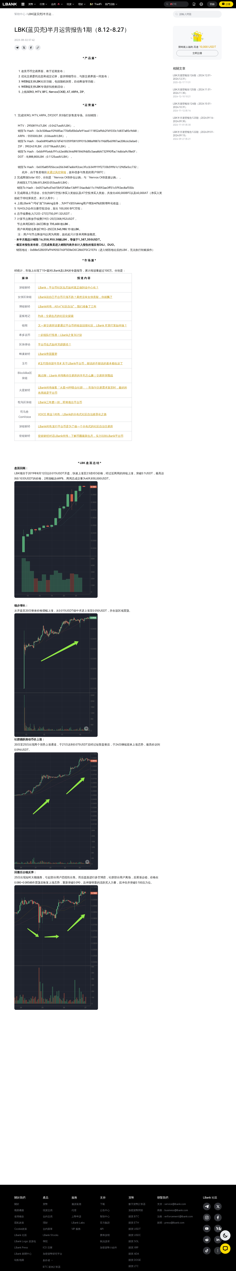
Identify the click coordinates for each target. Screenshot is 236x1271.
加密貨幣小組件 (108, 1247)
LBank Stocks (50, 1235)
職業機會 (19, 1210)
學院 (45, 1241)
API (101, 1229)
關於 (16, 1204)
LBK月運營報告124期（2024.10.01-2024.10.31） (192, 105)
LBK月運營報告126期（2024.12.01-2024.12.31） (192, 77)
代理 (74, 1210)
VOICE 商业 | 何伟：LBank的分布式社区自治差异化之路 (72, 414)
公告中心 (105, 1210)
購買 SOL (134, 1241)
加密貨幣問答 (136, 1210)
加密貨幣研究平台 (52, 1253)
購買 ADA (134, 1253)
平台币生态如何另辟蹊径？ (54, 344)
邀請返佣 (76, 1204)
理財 (82, 4)
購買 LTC (133, 1266)
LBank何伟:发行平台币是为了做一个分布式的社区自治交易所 (75, 426)
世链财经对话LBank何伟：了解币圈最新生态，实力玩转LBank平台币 (80, 436)
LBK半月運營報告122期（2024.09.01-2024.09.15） (193, 134)
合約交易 (48, 1216)
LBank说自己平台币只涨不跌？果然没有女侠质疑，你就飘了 (75, 297)
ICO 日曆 (47, 1247)
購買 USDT (135, 1229)
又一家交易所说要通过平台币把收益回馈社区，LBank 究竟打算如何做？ (82, 325)
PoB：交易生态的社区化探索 (56, 316)
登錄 (212, 4)
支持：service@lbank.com (171, 1204)
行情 (44, 4)
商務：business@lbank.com (172, 1210)
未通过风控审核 (56, 172)
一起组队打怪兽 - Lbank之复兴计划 (60, 335)
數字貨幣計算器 (137, 1204)
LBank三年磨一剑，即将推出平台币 (60, 402)
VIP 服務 (76, 1229)
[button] (225, 1248)
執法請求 (105, 1241)
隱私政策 (19, 1222)
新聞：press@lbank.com (170, 1222)
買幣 (32, 4)
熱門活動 (111, 4)
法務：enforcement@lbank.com (175, 1216)
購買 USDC (135, 1235)
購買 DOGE (135, 1260)
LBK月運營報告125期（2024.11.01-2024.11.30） (192, 91)
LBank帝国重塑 (47, 354)
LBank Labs (78, 1222)
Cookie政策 (20, 1229)
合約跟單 (48, 1229)
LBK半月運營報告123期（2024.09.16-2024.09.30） (193, 119)
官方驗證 (105, 1222)
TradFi (98, 4)
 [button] (167, 4)
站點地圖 (19, 1260)
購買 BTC (134, 1216)
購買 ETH (134, 1222)
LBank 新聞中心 (23, 1253)
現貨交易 (48, 1210)
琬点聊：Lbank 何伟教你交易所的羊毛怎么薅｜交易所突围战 (75, 375)
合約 (57, 4)
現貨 (71, 4)
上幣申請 (76, 1216)
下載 (102, 1204)
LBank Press (21, 1247)
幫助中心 (19, 14)
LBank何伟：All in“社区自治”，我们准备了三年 (67, 306)
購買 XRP (133, 1247)
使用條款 (19, 1216)
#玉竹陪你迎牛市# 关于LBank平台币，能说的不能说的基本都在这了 (80, 363)
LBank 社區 (20, 1235)
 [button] (184, 4)
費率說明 (105, 1235)
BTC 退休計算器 (51, 1266)
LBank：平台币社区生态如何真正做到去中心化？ (68, 287)
